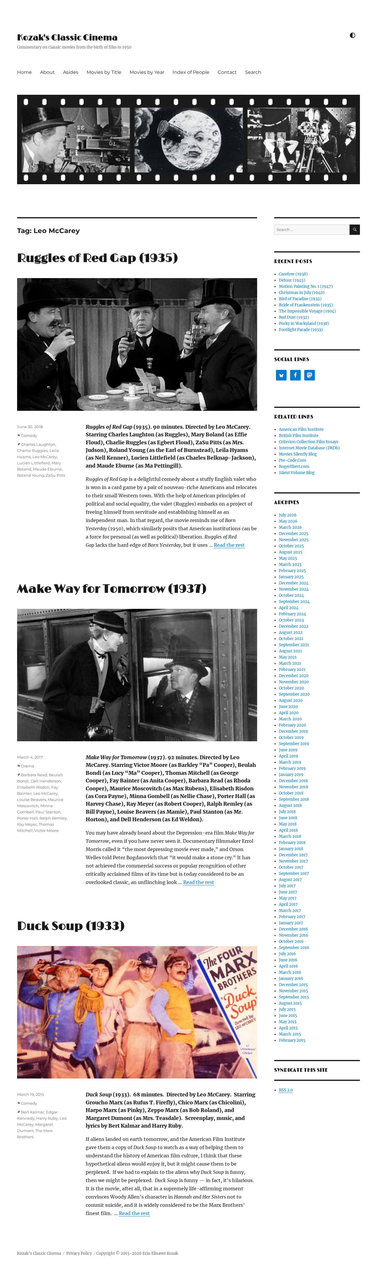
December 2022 (293, 626)
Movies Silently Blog (298, 454)
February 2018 (292, 842)
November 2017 (293, 861)
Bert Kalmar (32, 1112)
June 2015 (288, 1015)
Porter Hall (27, 818)
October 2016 (291, 941)
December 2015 (293, 984)
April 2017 (288, 904)
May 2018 (288, 824)
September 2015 (294, 997)
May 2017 (288, 898)
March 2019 (290, 762)
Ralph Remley (53, 818)
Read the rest (229, 545)
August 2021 (290, 651)
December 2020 (293, 675)
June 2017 (288, 892)
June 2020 (288, 706)
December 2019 (293, 731)
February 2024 (292, 613)
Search (253, 72)
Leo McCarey (44, 456)
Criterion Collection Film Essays (308, 441)
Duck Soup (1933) (71, 926)
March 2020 (290, 719)
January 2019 (291, 774)
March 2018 (290, 836)
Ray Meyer (27, 824)
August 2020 (290, 700)
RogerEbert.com (294, 466)
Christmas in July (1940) (302, 292)
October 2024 (291, 595)
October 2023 (291, 620)
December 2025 (293, 533)
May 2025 (288, 558)
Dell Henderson (46, 781)
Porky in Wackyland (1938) (304, 323)
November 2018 (293, 787)
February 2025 (292, 570)
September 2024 (294, 601)
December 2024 (293, 583)
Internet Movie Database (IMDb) (309, 448)
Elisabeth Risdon (33, 787)
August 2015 (290, 1003)
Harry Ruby (47, 1118)
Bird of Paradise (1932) (300, 298)
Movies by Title (104, 72)
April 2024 (288, 607)
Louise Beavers (31, 799)
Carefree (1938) (293, 274)
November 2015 (293, 990)
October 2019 (291, 737)
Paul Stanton (48, 812)
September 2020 (294, 694)
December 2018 (293, 780)
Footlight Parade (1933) (301, 329)
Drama (27, 766)
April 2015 (288, 1028)
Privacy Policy (79, 1253)
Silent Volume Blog (297, 472)
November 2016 (293, 935)
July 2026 (288, 515)
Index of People (191, 72)
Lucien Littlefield (33, 463)
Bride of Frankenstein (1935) (306, 305)
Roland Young (30, 475)
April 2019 (288, 756)
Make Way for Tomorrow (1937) (111, 589)
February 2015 (292, 1040)
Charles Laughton (38, 444)
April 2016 (288, 966)
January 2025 (291, 576)
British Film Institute (298, 435)
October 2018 (291, 793)
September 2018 (294, 799)
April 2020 (288, 712)
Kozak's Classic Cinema (67, 38)
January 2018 (291, 848)
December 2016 (293, 929)
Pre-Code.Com (292, 460)
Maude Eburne (47, 469)
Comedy (29, 435)
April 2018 (288, 830)
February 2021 (292, 669)
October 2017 (291, 867)
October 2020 (291, 688)
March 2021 (290, 663)
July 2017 (287, 885)
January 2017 (291, 922)
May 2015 (288, 1021)
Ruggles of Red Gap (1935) (97, 258)
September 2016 (294, 947)
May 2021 (288, 657)
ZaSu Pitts (55, 475)
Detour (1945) (292, 280)
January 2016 (291, 978)
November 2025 (294, 539)
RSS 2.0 (286, 1090)
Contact (227, 72)
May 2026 (288, 521)
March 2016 (290, 972)
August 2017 (290, 879)
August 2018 (290, 805)
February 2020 (292, 725)
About (47, 72)
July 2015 (287, 1009)
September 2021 (294, 644)
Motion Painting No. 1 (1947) (306, 286)
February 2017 (292, 916)
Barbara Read (34, 774)
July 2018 (287, 811)
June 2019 (288, 749)
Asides (70, 72)
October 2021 (291, 638)
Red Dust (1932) (294, 317)
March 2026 (290, 527)
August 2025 (290, 552)
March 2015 (290, 1034)
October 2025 (291, 546)
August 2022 (290, 632)
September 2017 (294, 873)
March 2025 (290, 564)
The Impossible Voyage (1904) (307, 311)
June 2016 (288, 960)
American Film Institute (301, 429)
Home (24, 72)
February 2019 (292, 768)
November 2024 (294, 589)
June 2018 (288, 817)
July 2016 (287, 953)
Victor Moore (46, 830)
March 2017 (290, 910)
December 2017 (293, 854)
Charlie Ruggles (32, 450)
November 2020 (294, 681)
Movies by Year (147, 72)
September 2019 (294, 743)
